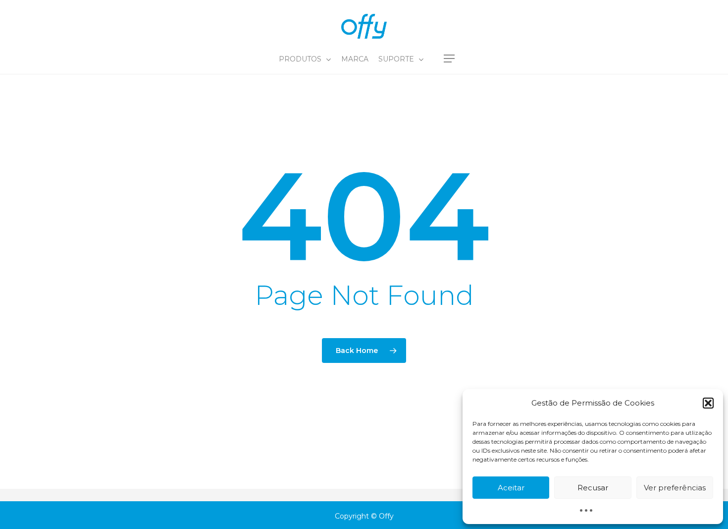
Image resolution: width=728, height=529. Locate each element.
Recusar (592, 487)
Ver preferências (675, 487)
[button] (708, 403)
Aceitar (511, 487)
